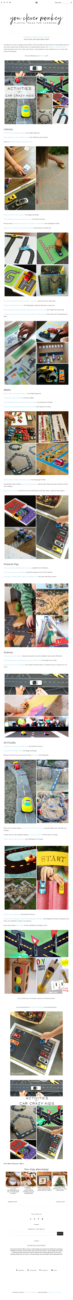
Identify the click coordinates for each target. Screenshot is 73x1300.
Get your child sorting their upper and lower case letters (21, 301)
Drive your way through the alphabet (15, 133)
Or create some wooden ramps (13, 750)
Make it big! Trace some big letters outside (17, 137)
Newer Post (12, 1201)
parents (47, 37)
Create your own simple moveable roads (16, 746)
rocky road (35, 755)
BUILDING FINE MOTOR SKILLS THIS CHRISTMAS (60, 1189)
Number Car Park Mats (36, 1007)
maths (41, 37)
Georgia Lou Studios (54, 1292)
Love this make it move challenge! (14, 665)
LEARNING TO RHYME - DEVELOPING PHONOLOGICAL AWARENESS (29, 1190)
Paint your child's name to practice (14, 215)
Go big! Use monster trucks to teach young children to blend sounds (24, 314)
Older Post (60, 1201)
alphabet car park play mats (56, 47)
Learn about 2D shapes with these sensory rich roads (20, 402)
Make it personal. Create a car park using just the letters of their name (25, 310)
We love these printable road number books (17, 479)
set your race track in (35, 834)
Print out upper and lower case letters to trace (18, 219)
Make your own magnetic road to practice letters (18, 228)
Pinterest (42, 56)
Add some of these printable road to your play (18, 568)
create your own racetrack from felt (33, 828)
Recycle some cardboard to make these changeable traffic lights (23, 919)
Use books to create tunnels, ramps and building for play (21, 576)
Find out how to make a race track (14, 839)
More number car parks (11, 490)
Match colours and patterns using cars (15, 393)
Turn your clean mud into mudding (14, 572)
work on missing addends (29, 484)
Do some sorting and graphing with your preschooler (20, 406)
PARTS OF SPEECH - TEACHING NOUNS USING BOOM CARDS (44, 1189)
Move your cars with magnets (13, 656)
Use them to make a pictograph (13, 398)
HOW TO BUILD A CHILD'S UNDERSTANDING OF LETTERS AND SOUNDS (13, 1190)
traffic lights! (20, 925)
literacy (35, 37)
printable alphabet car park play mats (21, 141)
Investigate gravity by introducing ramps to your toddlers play (22, 660)
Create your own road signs (12, 914)
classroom (27, 37)
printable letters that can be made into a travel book (28, 223)
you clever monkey (30, 1292)
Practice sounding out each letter (14, 305)
